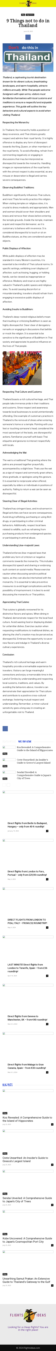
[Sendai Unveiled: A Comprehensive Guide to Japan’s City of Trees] (9, 775)
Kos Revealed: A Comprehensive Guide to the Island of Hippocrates (27, 1119)
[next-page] (8, 785)
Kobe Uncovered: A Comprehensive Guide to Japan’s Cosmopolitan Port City (27, 1240)
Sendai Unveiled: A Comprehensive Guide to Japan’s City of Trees (34, 775)
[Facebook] (28, 37)
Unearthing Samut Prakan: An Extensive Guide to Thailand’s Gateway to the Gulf (26, 1280)
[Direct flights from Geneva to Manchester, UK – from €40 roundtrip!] (28, 1002)
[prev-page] (4, 785)
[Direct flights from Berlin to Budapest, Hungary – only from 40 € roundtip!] (28, 809)
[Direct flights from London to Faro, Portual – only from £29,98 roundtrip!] (28, 857)
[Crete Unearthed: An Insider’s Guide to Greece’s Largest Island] (9, 762)
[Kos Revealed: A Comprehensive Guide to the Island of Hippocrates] (9, 750)
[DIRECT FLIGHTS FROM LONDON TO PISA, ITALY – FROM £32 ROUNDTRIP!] (28, 905)
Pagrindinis (30, 15)
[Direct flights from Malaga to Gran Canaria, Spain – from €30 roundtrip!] (28, 1050)
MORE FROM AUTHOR (24, 741)
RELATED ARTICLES (9, 741)
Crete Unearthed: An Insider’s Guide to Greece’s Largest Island (25, 1159)
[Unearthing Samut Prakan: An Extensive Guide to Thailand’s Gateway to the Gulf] (28, 1263)
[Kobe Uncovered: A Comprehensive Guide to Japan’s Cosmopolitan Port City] (28, 1222)
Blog (23, 15)
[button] (4, 3)
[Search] (52, 3)
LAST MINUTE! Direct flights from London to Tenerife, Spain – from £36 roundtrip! (27, 968)
